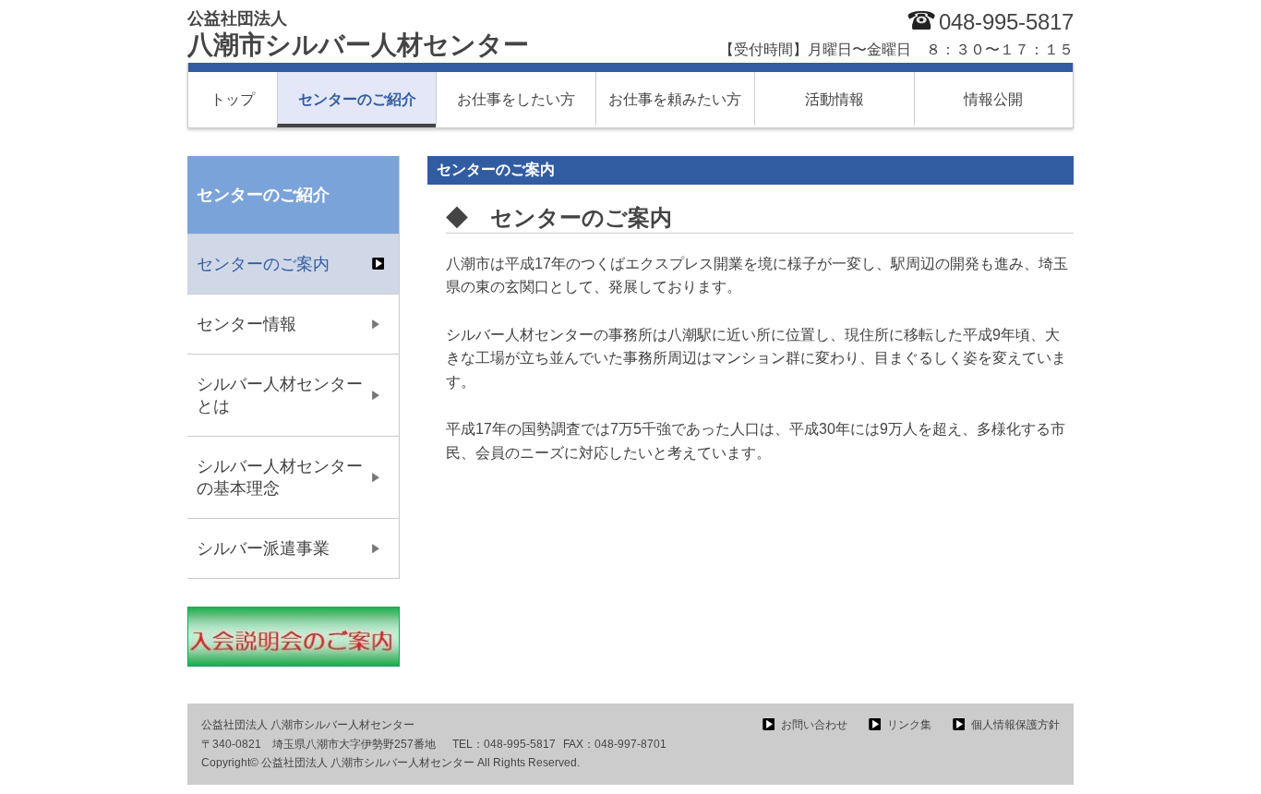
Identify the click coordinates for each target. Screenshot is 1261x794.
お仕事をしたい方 (516, 99)
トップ (232, 99)
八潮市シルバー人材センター (358, 34)
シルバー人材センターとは (280, 395)
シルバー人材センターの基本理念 (280, 477)
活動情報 (834, 99)
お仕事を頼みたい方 (674, 99)
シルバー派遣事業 (263, 548)
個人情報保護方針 (1015, 724)
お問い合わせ (814, 724)
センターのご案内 (263, 264)
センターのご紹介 (357, 99)
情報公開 (993, 99)
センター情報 (246, 324)
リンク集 (909, 724)
